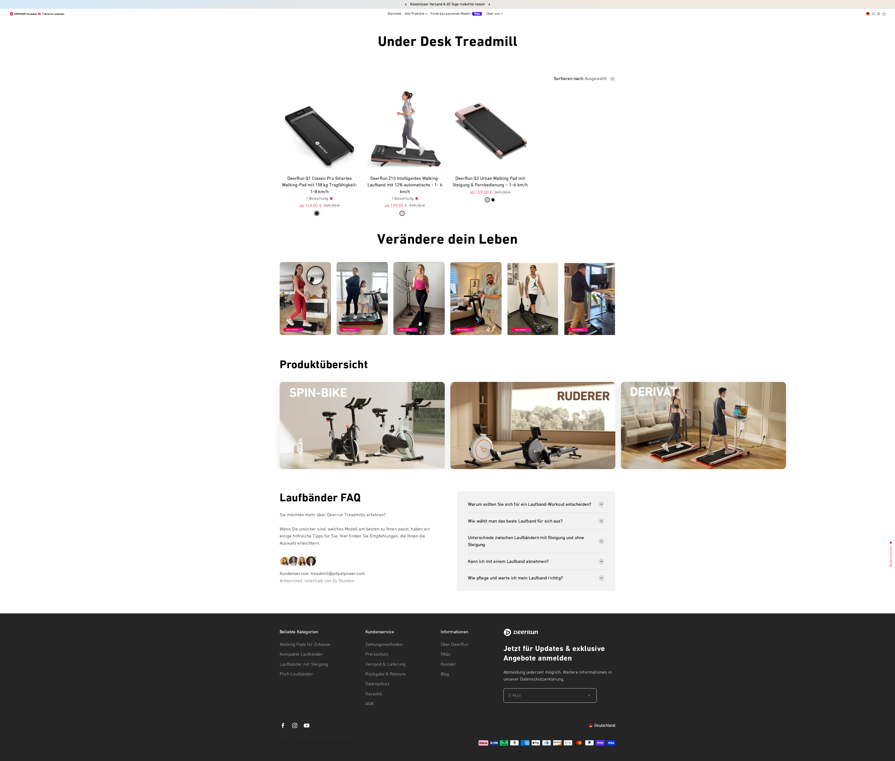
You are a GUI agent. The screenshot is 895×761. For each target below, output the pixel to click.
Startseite (394, 14)
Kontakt (448, 664)
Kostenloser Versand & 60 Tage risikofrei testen (447, 4)
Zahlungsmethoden (384, 644)
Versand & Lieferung (385, 664)
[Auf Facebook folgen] (283, 725)
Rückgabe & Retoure (385, 674)
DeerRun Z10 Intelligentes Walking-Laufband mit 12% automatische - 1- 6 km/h (405, 185)
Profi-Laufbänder (296, 674)
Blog (445, 674)
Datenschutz (377, 683)
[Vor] (489, 4)
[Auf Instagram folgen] (295, 725)
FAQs (446, 654)
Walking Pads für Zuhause (305, 644)
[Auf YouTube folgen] (306, 725)
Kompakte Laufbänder (301, 654)
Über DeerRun (454, 644)
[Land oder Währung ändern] (868, 14)
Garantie (373, 693)
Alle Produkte (414, 14)
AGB (369, 703)
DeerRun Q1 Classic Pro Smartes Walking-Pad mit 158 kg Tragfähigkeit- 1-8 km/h (319, 185)
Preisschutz (376, 654)
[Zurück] (405, 4)
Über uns (493, 14)
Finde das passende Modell (450, 14)
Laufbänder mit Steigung (304, 664)
